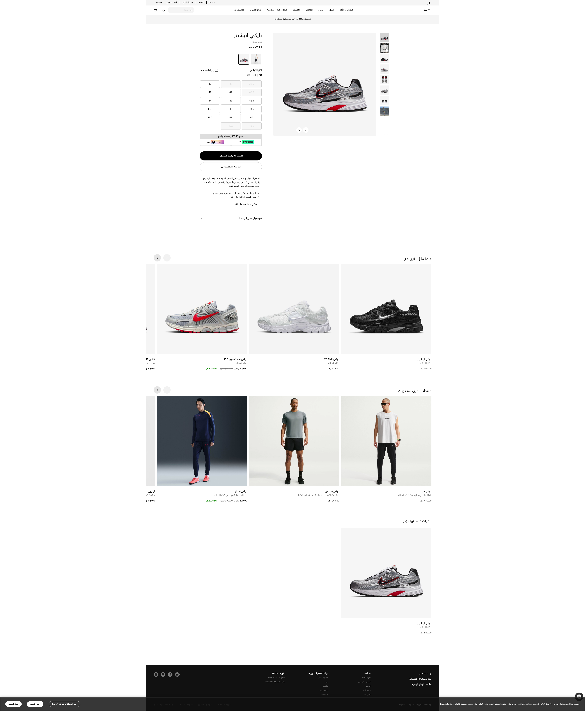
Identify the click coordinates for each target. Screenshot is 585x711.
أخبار (326, 681)
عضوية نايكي (323, 677)
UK (254, 75)
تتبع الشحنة (366, 677)
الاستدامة (324, 694)
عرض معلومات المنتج (246, 204)
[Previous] (299, 130)
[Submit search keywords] (191, 10)
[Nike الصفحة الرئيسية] (427, 10)
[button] (346, 10)
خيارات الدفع (366, 690)
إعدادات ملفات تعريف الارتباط (64, 703)
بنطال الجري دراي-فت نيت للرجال (414, 495)
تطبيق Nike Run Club (276, 677)
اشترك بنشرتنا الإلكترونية (420, 679)
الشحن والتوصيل (364, 681)
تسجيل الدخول (187, 2)
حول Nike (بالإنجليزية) (318, 673)
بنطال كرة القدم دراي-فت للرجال (230, 495)
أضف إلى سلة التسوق (231, 156)
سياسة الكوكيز (461, 704)
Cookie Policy (446, 704)
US (248, 75)
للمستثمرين (323, 690)
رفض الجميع (35, 703)
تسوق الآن (292, 20)
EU (260, 75)
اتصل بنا (367, 694)
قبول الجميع (13, 703)
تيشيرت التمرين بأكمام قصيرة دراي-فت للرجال (316, 495)
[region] (292, 704)
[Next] (305, 130)
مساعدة (212, 2)
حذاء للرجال (425, 363)
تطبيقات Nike (278, 673)
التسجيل (201, 2)
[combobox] (181, 10)
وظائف (325, 686)
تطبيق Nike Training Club (275, 681)
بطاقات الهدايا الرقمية (421, 684)
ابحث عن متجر (172, 2)
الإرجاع (368, 686)
